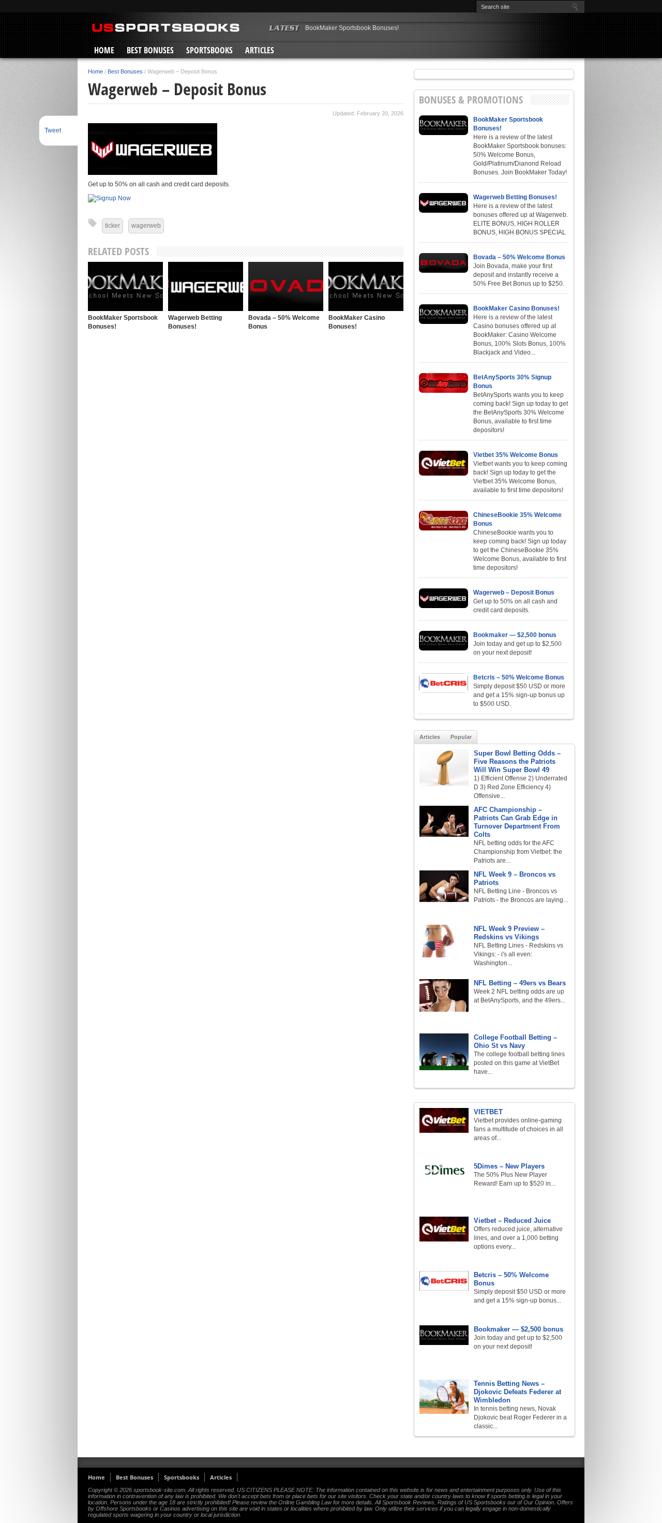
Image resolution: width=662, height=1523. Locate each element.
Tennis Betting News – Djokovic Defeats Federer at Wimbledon (517, 1392)
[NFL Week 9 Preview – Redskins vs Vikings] (444, 941)
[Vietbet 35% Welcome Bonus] (443, 463)
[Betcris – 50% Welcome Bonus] (443, 683)
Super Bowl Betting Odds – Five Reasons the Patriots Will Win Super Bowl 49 (517, 761)
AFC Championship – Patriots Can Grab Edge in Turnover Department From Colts (517, 822)
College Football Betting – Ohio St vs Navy (515, 1041)
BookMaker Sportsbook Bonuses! (352, 28)
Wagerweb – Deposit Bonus (513, 592)
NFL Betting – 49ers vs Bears (520, 983)
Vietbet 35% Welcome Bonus (515, 455)
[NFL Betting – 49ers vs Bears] (444, 995)
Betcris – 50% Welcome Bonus (518, 677)
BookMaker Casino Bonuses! (516, 308)
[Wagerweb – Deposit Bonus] (443, 598)
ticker (112, 225)
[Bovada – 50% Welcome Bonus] (285, 286)
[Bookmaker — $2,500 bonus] (443, 640)
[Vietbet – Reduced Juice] (444, 1229)
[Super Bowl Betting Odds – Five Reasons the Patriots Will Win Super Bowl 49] (444, 767)
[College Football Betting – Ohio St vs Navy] (444, 1051)
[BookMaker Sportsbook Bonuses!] (125, 286)
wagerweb (146, 225)
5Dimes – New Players (509, 1166)
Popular (461, 737)
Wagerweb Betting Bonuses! (515, 197)
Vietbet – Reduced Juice (512, 1220)
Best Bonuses (150, 50)
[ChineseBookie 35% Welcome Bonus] (443, 520)
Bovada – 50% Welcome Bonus (519, 257)
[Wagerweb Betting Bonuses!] (205, 286)
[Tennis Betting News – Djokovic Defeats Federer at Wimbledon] (444, 1397)
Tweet (52, 130)
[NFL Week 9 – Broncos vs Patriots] (444, 886)
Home (104, 50)
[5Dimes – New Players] (444, 1169)
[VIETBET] (444, 1120)
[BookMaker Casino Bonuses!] (365, 286)
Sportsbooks (209, 50)
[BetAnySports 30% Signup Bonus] (443, 383)
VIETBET (488, 1112)
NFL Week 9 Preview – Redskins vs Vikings (509, 933)
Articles (259, 50)
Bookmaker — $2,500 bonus (514, 635)
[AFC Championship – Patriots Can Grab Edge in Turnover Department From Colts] (444, 821)
